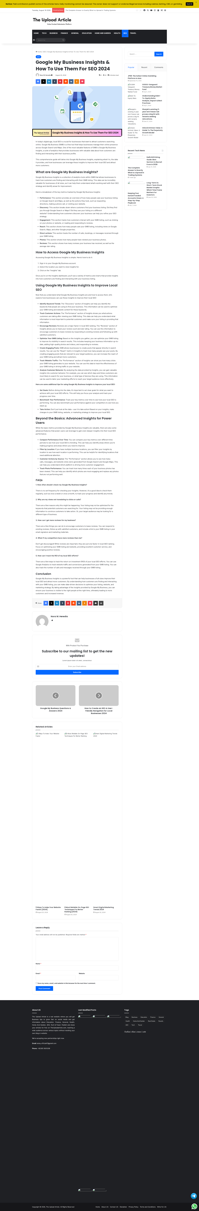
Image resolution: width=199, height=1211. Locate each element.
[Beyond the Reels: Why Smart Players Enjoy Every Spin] (114, 1101)
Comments (158, 67)
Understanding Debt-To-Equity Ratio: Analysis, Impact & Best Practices (152, 99)
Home (36, 33)
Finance (64, 33)
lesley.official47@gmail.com (46, 1043)
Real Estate (151, 1021)
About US (104, 1207)
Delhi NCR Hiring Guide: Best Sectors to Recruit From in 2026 (87, 10)
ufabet (139, 1032)
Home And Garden (103, 33)
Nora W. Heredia (45, 75)
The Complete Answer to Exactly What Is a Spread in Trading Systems (136, 171)
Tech (44, 33)
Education (87, 33)
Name (38, 964)
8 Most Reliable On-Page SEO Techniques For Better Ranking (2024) (76, 909)
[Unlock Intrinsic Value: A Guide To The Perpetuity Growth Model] (134, 133)
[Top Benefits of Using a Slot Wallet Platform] (85, 1193)
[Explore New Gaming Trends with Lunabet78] (99, 1193)
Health (117, 33)
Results (160, 1021)
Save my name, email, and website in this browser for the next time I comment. (67, 983)
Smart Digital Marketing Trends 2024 (103, 908)
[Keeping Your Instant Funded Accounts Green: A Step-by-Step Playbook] (136, 186)
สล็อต (133, 1032)
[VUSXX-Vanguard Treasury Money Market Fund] (134, 88)
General (75, 33)
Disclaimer (123, 1207)
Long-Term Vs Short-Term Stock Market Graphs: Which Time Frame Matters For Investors (154, 189)
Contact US (114, 1207)
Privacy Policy (133, 1207)
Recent (144, 67)
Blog (127, 1017)
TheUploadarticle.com (58, 1028)
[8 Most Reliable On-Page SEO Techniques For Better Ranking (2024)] (77, 818)
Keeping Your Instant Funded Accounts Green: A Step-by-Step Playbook (135, 198)
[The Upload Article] (53, 21)
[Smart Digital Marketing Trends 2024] (106, 818)
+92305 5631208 (44, 1048)
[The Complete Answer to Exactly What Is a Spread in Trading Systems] (136, 160)
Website (82, 973)
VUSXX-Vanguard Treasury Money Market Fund (152, 87)
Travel (133, 33)
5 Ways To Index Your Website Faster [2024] (48, 908)
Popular (131, 67)
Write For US (161, 1207)
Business (54, 33)
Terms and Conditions (148, 1207)
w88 (144, 1032)
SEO (125, 33)
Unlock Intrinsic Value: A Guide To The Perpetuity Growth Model (152, 130)
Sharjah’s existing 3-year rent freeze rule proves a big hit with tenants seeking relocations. (151, 114)
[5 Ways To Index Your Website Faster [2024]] (48, 818)
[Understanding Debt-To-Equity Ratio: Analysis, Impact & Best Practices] (134, 99)
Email (38, 973)
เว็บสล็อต (127, 1032)
